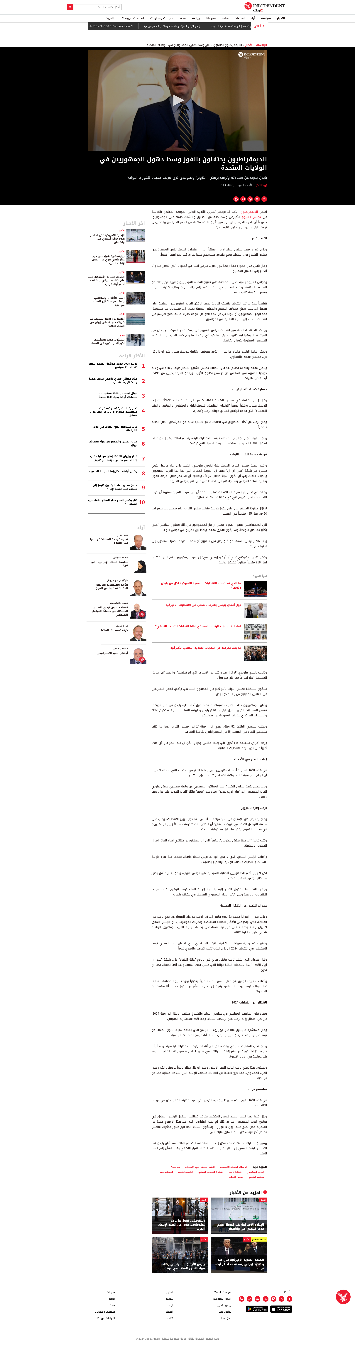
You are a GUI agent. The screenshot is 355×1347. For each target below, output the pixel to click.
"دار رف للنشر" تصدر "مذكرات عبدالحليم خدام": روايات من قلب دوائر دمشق (113, 412)
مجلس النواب (236, 1177)
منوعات (211, 18)
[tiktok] (249, 1299)
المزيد (110, 18)
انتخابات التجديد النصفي (210, 1172)
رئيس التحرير (224, 1305)
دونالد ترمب (235, 1172)
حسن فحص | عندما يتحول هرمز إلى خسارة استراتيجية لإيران (114, 487)
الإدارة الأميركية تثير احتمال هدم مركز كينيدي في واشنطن (240, 1227)
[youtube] (265, 1299)
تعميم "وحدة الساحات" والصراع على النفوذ (108, 541)
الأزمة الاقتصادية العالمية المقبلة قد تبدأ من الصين (112, 586)
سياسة (266, 18)
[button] (177, 100)
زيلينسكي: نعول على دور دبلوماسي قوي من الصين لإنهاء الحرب (181, 1225)
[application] (177, 100)
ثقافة (225, 18)
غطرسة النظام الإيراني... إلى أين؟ (109, 564)
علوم (122, 335)
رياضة (196, 18)
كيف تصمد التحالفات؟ (114, 630)
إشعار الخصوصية (222, 1298)
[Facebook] (289, 1299)
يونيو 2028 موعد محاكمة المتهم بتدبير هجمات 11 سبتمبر (113, 365)
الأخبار (281, 18)
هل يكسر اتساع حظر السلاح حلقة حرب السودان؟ (112, 502)
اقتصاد (240, 18)
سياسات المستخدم (221, 1292)
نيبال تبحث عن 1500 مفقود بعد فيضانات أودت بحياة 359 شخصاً (117, 395)
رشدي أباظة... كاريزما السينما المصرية (113, 471)
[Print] (236, 199)
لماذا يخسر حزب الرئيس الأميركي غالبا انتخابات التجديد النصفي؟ (198, 626)
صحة (183, 18)
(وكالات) (261, 185)
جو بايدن (175, 1167)
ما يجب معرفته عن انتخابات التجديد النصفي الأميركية (205, 648)
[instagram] (273, 1299)
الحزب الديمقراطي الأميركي (200, 1167)
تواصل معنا (225, 1311)
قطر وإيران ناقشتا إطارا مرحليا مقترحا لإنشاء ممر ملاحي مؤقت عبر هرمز (113, 458)
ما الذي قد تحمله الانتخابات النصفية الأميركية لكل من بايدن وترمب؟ (201, 585)
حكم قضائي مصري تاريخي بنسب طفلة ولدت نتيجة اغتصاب (113, 380)
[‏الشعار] (251, 55)
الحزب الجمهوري (255, 1172)
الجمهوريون (166, 1172)
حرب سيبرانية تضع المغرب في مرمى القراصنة (114, 428)
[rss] (241, 1299)
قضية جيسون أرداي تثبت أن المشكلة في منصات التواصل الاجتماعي (110, 611)
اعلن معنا (226, 1318)
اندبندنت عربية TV (132, 18)
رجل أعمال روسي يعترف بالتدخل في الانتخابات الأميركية (203, 605)
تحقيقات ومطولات (162, 18)
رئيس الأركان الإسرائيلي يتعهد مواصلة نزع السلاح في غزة (202, 26)
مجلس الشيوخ (251, 217)
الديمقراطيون (249, 212)
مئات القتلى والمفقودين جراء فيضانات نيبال (113, 443)
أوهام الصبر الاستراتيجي (112, 653)
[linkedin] (257, 1299)
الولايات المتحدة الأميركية (233, 1167)
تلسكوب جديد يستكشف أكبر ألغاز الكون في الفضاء (108, 341)
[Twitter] (281, 1299)
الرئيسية (261, 45)
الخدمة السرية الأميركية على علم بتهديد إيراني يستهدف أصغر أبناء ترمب (239, 1264)
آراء (253, 18)
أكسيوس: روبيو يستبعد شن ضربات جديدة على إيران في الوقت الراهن (128, 26)
